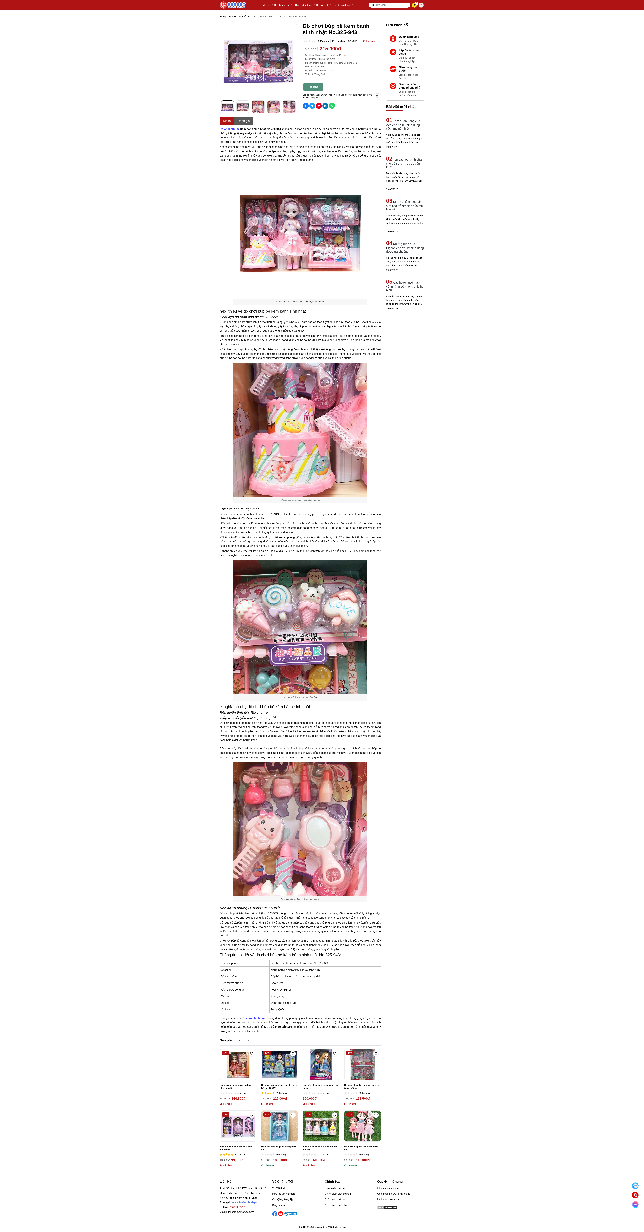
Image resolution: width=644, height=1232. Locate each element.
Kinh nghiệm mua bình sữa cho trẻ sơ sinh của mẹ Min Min (404, 205)
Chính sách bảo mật (388, 1188)
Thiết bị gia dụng (341, 5)
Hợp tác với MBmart (283, 1193)
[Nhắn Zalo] (635, 1185)
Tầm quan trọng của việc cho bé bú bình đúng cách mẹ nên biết (403, 124)
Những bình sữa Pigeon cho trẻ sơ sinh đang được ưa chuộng (405, 247)
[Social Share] (306, 106)
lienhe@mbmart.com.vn (241, 1211)
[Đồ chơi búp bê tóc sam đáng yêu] (362, 1126)
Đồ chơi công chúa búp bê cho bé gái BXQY (279, 1086)
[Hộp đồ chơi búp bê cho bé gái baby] (321, 1064)
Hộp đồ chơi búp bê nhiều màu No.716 (320, 1148)
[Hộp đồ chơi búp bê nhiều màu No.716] (321, 1126)
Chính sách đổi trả (335, 1199)
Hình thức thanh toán (388, 1199)
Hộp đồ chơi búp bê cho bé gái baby (320, 1086)
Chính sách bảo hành (336, 1205)
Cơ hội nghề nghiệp (282, 1199)
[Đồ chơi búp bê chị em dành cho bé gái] (238, 1064)
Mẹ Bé (266, 5)
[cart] (414, 5)
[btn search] (373, 5)
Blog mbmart (279, 1205)
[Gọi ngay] (635, 1195)
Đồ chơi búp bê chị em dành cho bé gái (236, 1086)
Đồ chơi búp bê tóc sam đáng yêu (361, 1148)
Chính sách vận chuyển (338, 1193)
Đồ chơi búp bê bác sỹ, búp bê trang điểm (362, 1086)
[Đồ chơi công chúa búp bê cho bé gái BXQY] (279, 1064)
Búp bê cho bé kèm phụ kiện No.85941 (236, 1148)
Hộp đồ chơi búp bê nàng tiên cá (278, 1148)
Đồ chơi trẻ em (282, 5)
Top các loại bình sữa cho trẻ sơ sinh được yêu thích (404, 163)
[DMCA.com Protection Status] (387, 1208)
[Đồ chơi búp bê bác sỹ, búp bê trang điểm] (362, 1064)
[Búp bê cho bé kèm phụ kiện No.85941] (238, 1126)
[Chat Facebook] (635, 1204)
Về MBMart (278, 1188)
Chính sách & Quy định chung (393, 1193)
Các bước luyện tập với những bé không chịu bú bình (405, 286)
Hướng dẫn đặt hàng (336, 1188)
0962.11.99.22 (237, 1207)
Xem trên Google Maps (244, 1202)
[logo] (233, 5)
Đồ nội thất (322, 5)
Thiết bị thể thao (303, 5)
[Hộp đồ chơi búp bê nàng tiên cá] (279, 1126)
